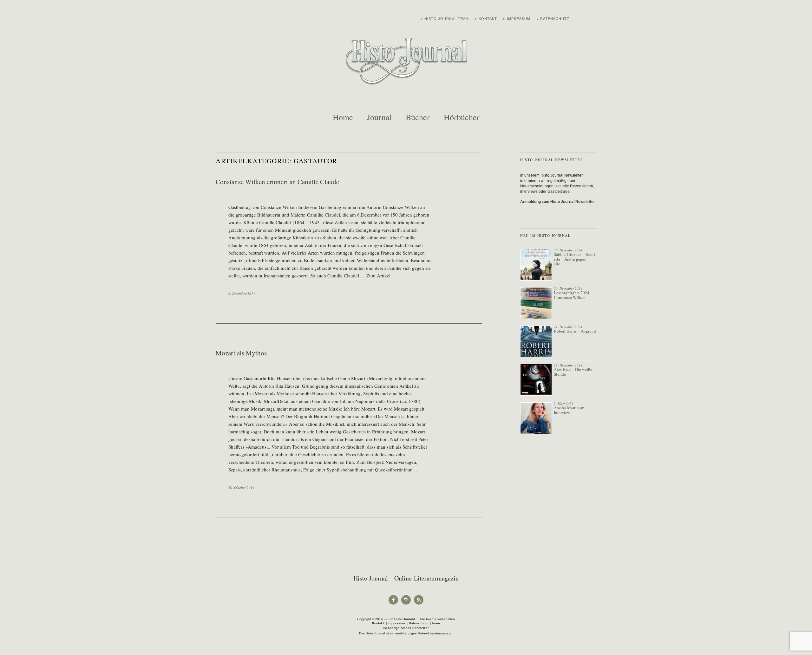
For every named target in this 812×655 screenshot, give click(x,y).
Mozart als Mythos (241, 352)
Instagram (406, 604)
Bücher (418, 117)
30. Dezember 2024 (568, 250)
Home (343, 117)
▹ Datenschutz (553, 19)
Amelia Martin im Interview (569, 410)
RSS (418, 604)
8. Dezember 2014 (241, 293)
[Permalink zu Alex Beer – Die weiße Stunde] (536, 380)
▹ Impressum (516, 19)
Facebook (393, 604)
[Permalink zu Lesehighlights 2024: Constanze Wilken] (536, 303)
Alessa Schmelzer (415, 628)
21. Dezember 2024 (568, 326)
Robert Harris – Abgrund (575, 331)
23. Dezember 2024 (568, 288)
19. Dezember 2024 (568, 365)
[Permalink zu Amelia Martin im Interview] (536, 418)
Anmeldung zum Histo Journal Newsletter (557, 201)
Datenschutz (418, 623)
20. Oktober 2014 (241, 487)
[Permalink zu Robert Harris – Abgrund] (536, 341)
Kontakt (378, 623)
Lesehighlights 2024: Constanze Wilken (572, 295)
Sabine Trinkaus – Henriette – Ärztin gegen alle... (575, 259)
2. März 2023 (563, 403)
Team (436, 623)
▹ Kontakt (486, 19)
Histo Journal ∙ (406, 619)
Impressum (396, 623)
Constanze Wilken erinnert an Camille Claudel (278, 181)
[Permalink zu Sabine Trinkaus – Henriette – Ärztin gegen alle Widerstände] (536, 265)
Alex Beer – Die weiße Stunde (573, 371)
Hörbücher (462, 117)
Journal (379, 117)
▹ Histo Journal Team (445, 19)
